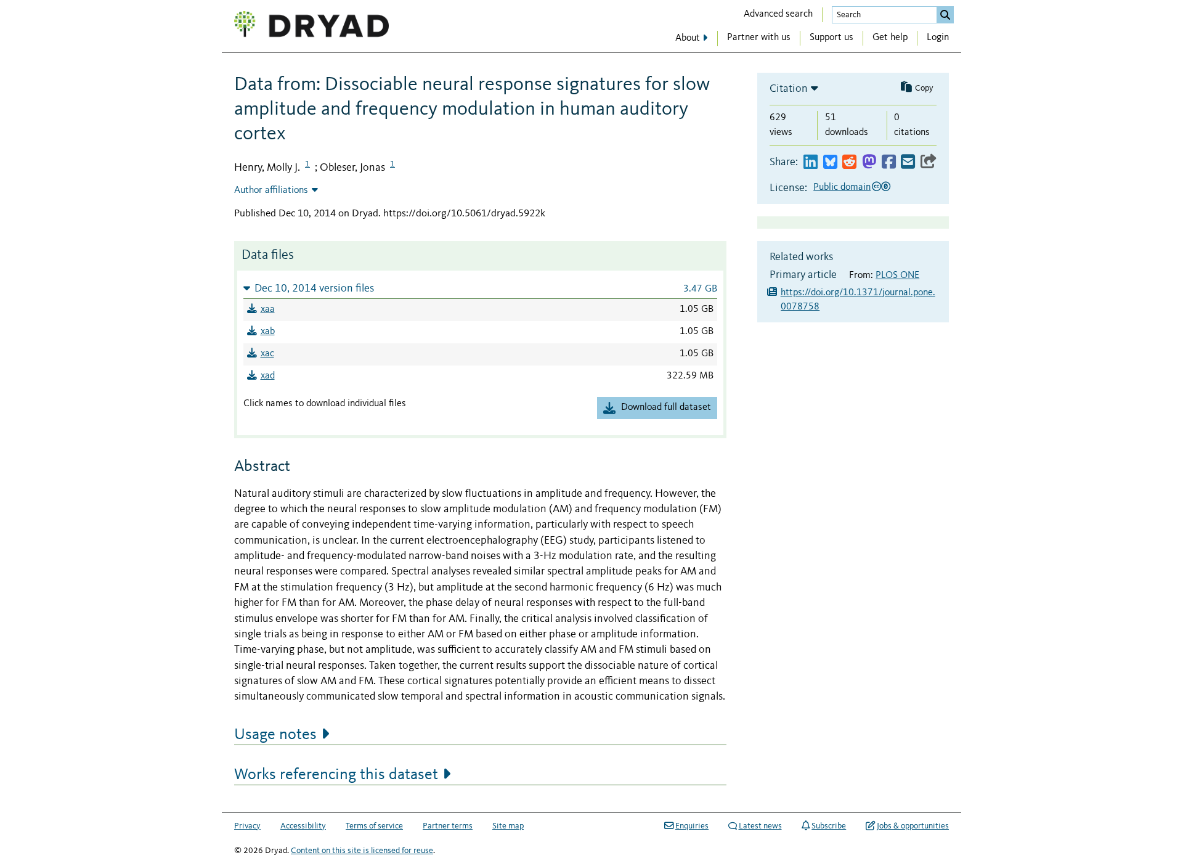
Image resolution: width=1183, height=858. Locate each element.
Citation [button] (789, 88)
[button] (480, 288)
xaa (268, 309)
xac (267, 354)
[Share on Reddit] (849, 162)
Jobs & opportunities (913, 826)
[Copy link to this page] (929, 162)
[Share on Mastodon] (869, 162)
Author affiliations (271, 190)
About (687, 38)
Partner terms (448, 826)
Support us (831, 38)
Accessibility (303, 826)
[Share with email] (908, 162)
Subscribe (828, 826)
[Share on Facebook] (889, 162)
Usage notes (275, 735)
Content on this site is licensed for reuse (362, 850)
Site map (508, 826)
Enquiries (692, 826)
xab (268, 332)
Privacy (247, 826)
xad (268, 376)
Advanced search (778, 14)
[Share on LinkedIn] (810, 162)
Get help (890, 38)
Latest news (760, 826)
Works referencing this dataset (336, 775)
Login (938, 38)
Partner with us (759, 38)
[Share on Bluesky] (830, 162)
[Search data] (945, 14)
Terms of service (374, 826)
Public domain (842, 187)
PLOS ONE (897, 275)
